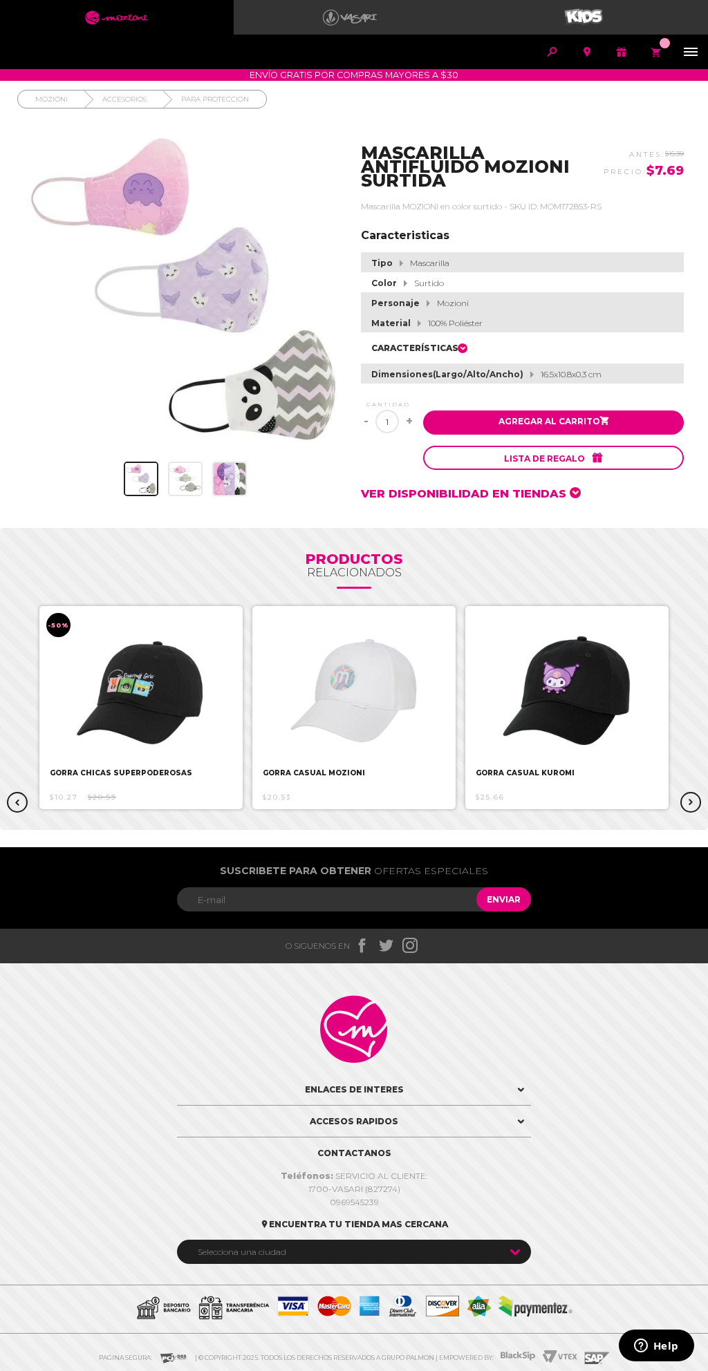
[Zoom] (141, 479)
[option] (141, 707)
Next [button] (690, 802)
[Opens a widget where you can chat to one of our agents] (656, 1347)
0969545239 (354, 1202)
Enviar (504, 899)
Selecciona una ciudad (242, 1252)
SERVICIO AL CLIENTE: (354, 1176)
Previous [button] (17, 802)
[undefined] (185, 290)
